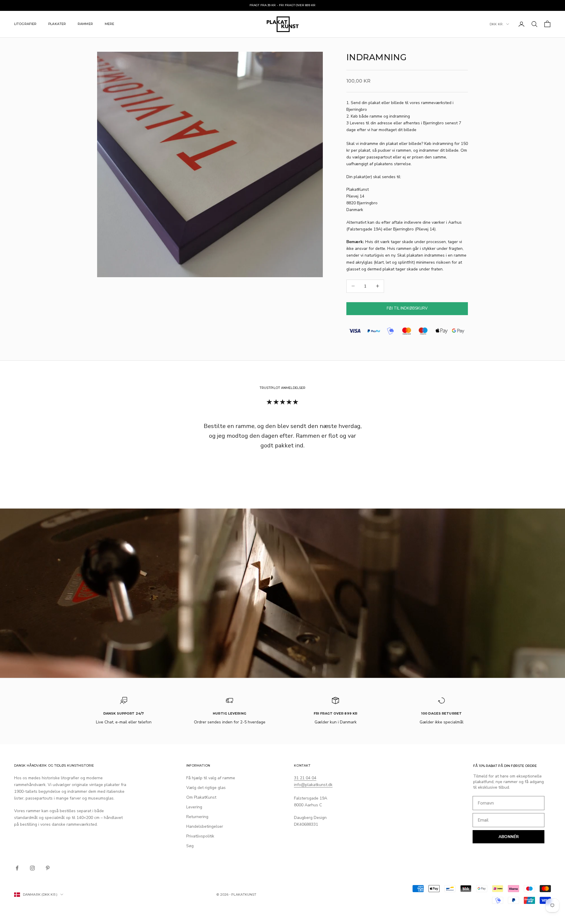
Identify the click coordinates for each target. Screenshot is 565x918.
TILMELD (282, 518)
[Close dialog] (323, 389)
